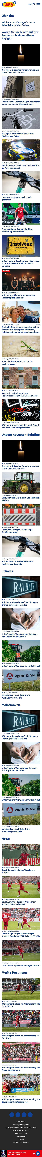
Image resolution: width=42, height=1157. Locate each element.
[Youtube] (24, 1114)
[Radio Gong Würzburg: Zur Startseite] (9, 4)
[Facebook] (11, 1114)
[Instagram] (18, 1114)
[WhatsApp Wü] (30, 1114)
